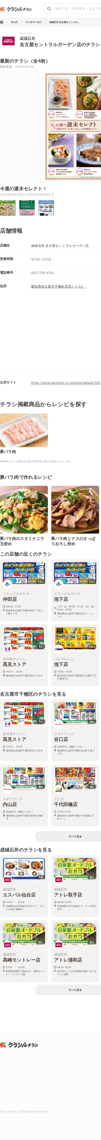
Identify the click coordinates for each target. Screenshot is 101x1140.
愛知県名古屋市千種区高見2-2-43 (58, 286)
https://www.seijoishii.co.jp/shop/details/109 (65, 383)
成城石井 (27, 38)
